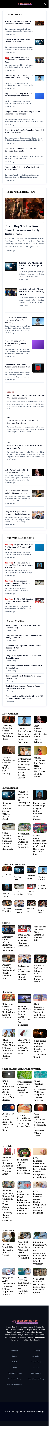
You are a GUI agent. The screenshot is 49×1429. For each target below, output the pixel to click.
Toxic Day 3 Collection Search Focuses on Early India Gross (18, 22)
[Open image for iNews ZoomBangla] (39, 96)
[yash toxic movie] (39, 25)
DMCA (14, 1362)
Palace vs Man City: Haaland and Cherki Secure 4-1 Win (16, 492)
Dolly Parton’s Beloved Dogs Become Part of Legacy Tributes (17, 472)
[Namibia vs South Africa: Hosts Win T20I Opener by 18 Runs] (39, 62)
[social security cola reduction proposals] (39, 584)
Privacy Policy (36, 1362)
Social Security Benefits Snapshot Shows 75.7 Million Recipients (24, 131)
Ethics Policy (36, 1373)
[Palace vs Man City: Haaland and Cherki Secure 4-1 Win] (38, 496)
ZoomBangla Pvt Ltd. (18, 1412)
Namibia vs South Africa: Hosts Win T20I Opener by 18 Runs (18, 59)
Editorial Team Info (15, 1373)
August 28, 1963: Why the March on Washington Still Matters (18, 94)
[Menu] (3, 4)
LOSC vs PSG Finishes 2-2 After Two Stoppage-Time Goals (20, 149)
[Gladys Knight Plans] (39, 81)
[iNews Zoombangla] (24, 3)
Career (14, 1356)
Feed (15, 1367)
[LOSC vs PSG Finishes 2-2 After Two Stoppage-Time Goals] (39, 602)
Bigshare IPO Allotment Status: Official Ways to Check (18, 40)
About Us (14, 1350)
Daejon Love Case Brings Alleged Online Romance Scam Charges (22, 112)
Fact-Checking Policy (36, 1379)
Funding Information (14, 1384)
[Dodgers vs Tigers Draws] (38, 518)
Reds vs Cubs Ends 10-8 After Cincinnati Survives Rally (22, 168)
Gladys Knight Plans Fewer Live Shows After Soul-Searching (19, 76)
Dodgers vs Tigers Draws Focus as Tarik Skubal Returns (17, 513)
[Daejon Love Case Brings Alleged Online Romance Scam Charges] (39, 568)
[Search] (45, 4)
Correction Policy (14, 1379)
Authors (36, 1367)
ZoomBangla (39, 1412)
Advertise (35, 1356)
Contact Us (36, 1350)
